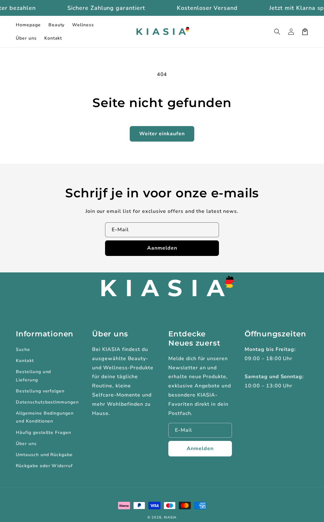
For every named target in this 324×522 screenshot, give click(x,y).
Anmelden (200, 448)
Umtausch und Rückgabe (44, 455)
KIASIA (170, 517)
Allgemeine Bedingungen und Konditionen (45, 417)
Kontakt (25, 361)
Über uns (26, 444)
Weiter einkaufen (162, 133)
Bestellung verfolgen (40, 391)
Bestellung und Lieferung (33, 376)
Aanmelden (162, 248)
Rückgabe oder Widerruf (44, 466)
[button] (277, 32)
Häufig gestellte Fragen (43, 433)
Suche (23, 350)
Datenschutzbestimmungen (47, 402)
